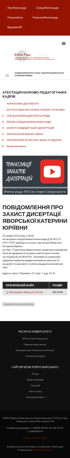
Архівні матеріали (16, 146)
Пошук (35, 373)
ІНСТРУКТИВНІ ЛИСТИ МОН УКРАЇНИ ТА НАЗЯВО (36, 109)
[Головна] (35, 56)
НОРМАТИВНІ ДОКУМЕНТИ (23, 103)
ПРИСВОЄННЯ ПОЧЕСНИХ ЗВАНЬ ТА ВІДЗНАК (34, 140)
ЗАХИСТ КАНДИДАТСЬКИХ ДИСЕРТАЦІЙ (30, 127)
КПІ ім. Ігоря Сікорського (35, 338)
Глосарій (35, 385)
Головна (6, 76)
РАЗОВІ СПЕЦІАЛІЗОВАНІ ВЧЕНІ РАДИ (29, 121)
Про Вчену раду (16, 7)
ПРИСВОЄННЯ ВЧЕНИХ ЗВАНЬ (25, 134)
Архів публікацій (35, 379)
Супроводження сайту (35, 437)
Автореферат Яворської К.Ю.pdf (26, 292)
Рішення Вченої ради (45, 17)
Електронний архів (35, 356)
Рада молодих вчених (35, 344)
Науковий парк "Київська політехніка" (35, 350)
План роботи (15, 17)
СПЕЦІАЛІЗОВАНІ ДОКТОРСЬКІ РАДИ (28, 115)
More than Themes (42, 449)
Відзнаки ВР (14, 27)
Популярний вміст (35, 397)
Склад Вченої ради (47, 7)
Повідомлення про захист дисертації (18, 304)
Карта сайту (35, 391)
